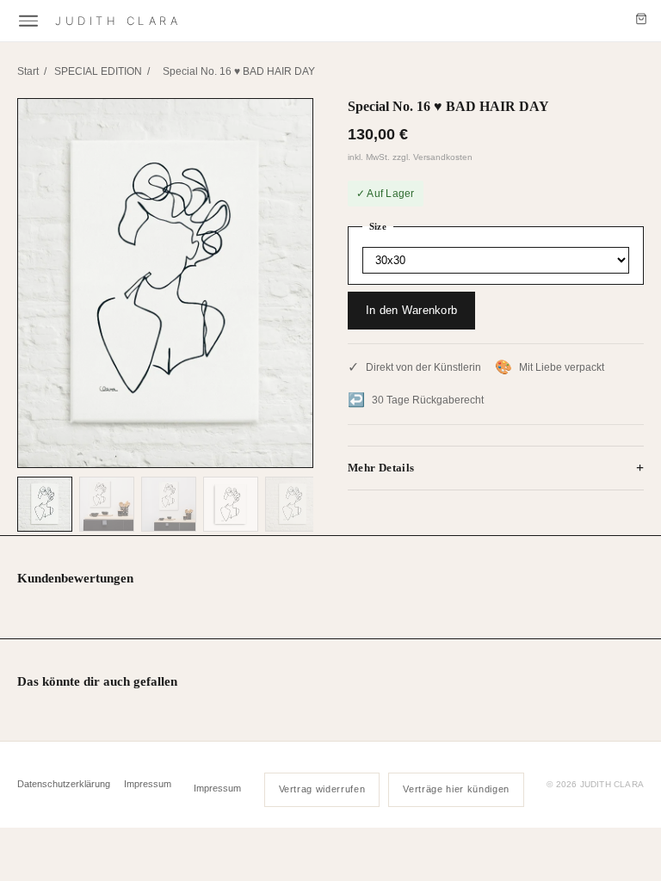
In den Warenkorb (411, 310)
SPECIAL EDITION (98, 71)
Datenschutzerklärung (63, 784)
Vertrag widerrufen (322, 789)
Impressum (147, 784)
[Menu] (28, 21)
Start (28, 71)
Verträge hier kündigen (456, 789)
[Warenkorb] (641, 20)
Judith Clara (118, 21)
